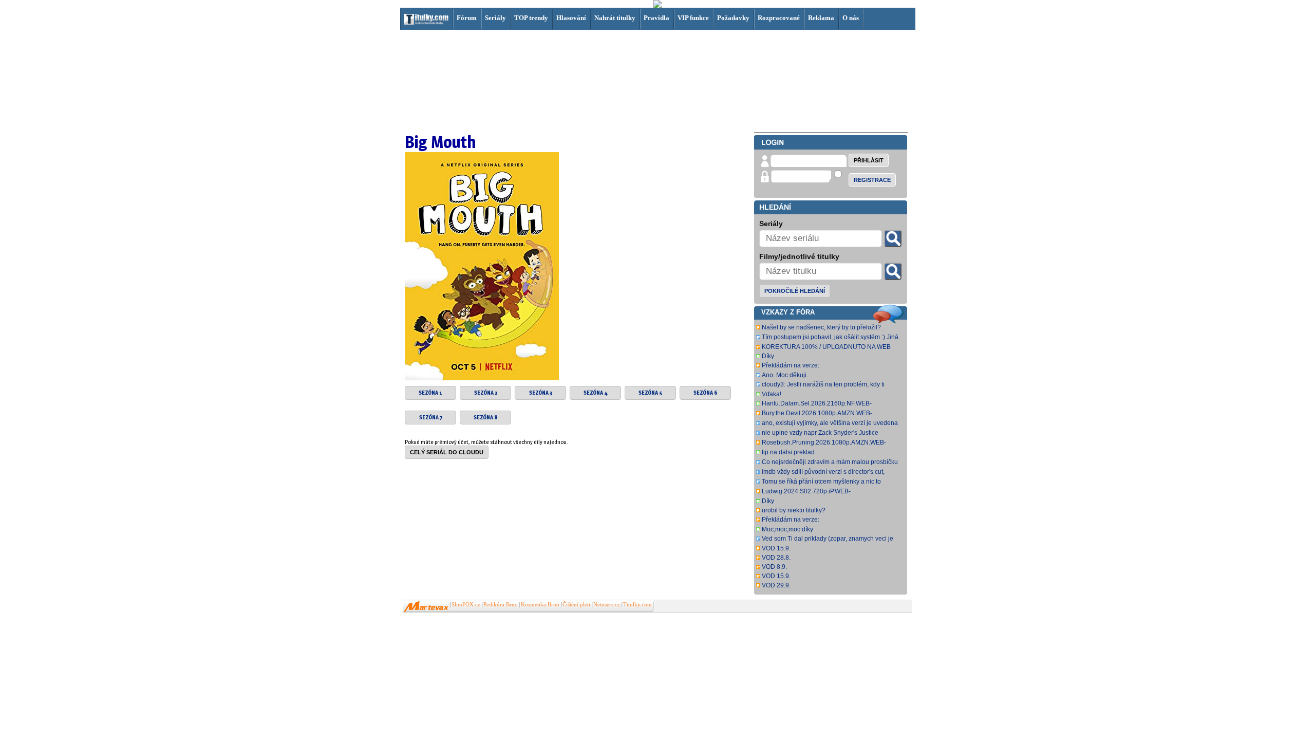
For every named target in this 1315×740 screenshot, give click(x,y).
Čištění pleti (576, 604)
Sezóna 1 (430, 393)
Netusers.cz (606, 604)
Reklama (821, 18)
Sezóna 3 (540, 393)
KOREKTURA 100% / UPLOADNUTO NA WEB (826, 346)
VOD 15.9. (776, 548)
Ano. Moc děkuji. (785, 375)
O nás (850, 18)
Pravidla (656, 18)
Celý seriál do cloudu (446, 452)
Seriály (495, 18)
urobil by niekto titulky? (793, 510)
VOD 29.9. (776, 585)
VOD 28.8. (776, 557)
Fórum (467, 18)
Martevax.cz (426, 607)
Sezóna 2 (485, 393)
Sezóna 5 (650, 393)
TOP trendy (531, 18)
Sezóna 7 (430, 417)
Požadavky (733, 18)
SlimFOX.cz (466, 604)
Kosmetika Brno (540, 604)
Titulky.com (637, 604)
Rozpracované (779, 18)
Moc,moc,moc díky (787, 529)
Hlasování (571, 18)
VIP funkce (693, 18)
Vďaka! (771, 394)
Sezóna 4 (596, 393)
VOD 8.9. (774, 566)
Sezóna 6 (705, 393)
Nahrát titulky (614, 18)
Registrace (872, 180)
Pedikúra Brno (500, 604)
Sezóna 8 (486, 417)
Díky (768, 356)
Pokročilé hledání (794, 291)
